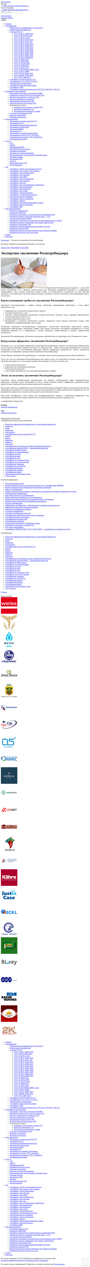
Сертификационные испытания (17, 517)
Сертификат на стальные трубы (17, 460)
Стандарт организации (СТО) (21, 113)
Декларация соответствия (19, 127)
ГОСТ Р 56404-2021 (21, 65)
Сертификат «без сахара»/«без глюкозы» (25, 171)
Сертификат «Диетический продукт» (24, 195)
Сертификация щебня (13, 472)
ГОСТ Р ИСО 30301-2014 (23, 48)
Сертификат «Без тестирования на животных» (27, 185)
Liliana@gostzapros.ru (9, 413)
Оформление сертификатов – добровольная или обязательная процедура (32, 505)
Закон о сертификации (13, 489)
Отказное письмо (16, 157)
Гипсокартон (10, 432)
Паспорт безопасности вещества (22, 99)
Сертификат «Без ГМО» (19, 177)
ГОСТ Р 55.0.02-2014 (22, 63)
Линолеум (9, 444)
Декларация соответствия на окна (18, 474)
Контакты (9, 236)
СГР (11, 143)
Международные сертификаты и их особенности (23, 497)
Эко (6, 167)
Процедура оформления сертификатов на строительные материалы (30, 424)
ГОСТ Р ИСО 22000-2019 (23, 34)
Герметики (9, 430)
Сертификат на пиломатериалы (17, 452)
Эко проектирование (13, 209)
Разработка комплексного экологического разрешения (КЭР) (32, 215)
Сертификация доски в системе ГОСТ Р (20, 434)
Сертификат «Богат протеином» (22, 199)
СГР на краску (10, 476)
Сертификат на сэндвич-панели (17, 462)
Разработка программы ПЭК (20, 224)
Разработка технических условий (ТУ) (28, 107)
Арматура (9, 426)
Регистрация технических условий (27, 111)
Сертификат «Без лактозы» (20, 181)
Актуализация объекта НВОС (21, 219)
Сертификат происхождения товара (23, 85)
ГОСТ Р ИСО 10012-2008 (23, 52)
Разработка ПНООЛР (18, 213)
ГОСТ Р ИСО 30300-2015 (23, 46)
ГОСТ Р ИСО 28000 (21, 71)
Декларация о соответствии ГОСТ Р (23, 121)
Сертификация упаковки (14, 464)
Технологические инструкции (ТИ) (23, 103)
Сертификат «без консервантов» (22, 179)
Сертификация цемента (14, 470)
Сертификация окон (12, 456)
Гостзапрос (5, 240)
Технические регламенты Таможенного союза (22, 523)
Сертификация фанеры (13, 468)
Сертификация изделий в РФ (16, 519)
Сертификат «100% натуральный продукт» (26, 169)
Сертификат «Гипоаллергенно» (21, 193)
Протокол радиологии (18, 117)
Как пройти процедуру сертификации (19, 495)
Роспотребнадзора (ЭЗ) (18, 163)
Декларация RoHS (16, 129)
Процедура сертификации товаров (18, 509)
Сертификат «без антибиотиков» (22, 173)
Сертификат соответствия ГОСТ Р (23, 79)
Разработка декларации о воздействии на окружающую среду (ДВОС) (36, 221)
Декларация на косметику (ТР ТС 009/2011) (26, 137)
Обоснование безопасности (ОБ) (22, 101)
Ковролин (9, 440)
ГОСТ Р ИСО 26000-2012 (23, 58)
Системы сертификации (14, 511)
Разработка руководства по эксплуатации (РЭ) (27, 95)
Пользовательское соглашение (36, 1260)
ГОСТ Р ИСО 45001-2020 (23, 54)
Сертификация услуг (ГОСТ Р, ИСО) (23, 81)
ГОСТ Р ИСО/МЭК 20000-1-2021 (26, 69)
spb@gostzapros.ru (21, 10)
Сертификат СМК (16, 87)
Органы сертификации (13, 503)
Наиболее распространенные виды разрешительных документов (29, 499)
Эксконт (13, 161)
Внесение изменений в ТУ (24, 109)
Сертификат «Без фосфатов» (20, 189)
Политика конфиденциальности (13, 1260)
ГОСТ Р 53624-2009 (21, 61)
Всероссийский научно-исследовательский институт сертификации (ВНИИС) (34, 485)
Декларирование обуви (18, 139)
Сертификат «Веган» (17, 201)
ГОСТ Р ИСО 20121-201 (23, 42)
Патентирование (16, 165)
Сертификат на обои (13, 454)
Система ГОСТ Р (16, 32)
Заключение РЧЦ (16, 159)
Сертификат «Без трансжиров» (21, 187)
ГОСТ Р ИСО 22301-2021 (23, 44)
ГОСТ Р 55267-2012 (21, 67)
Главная (8, 24)
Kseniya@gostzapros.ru (9, 407)
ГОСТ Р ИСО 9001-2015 (23, 36)
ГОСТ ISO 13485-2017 (22, 77)
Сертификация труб (12, 458)
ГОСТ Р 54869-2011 (21, 60)
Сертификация (10, 26)
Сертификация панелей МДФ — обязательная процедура (26, 448)
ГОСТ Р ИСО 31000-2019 (23, 50)
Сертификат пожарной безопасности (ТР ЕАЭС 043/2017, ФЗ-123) (35, 89)
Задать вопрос (59, 1264)
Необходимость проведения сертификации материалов (25, 501)
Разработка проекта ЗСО (19, 211)
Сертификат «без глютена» (20, 175)
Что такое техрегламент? (14, 527)
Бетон (7, 428)
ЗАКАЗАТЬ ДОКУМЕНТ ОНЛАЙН (14, 248)
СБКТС (12, 145)
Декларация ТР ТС (17, 123)
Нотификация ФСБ (17, 147)
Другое (8, 141)
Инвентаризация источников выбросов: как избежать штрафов (33, 230)
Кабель (8, 436)
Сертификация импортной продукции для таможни (24, 515)
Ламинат (8, 442)
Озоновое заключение (18, 151)
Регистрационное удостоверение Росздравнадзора (28, 155)
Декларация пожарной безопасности (23, 125)
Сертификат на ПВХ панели (16, 450)
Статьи (8, 234)
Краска (8, 438)
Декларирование (11, 119)
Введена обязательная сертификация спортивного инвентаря (28, 487)
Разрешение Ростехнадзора (20, 149)
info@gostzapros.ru (22, 6)
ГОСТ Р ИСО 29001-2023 (23, 73)
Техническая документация (15, 91)
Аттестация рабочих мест (14, 483)
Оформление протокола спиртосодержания (21, 507)
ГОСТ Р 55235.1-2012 (22, 38)
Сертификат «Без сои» (18, 183)
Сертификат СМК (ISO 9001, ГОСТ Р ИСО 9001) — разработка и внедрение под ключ (37, 529)
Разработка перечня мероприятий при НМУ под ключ (30, 226)
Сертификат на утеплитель (15, 466)
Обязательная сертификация (20, 30)
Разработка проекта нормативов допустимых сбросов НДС (32, 222)
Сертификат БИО (16, 207)
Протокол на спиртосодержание (22, 153)
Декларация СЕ (15, 131)
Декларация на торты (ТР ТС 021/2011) (24, 135)
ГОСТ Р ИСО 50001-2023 (23, 56)
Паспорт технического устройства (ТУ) (24, 97)
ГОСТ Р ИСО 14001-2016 (23, 40)
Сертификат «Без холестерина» (21, 205)
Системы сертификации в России (18, 513)
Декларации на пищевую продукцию (24, 133)
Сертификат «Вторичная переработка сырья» (27, 203)
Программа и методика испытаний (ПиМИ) (26, 93)
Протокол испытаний (18, 115)
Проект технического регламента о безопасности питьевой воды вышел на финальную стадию (40, 491)
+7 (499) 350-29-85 (8, 6)
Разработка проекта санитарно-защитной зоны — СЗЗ (30, 217)
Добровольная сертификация (20, 83)
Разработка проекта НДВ (19, 228)
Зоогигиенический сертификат (21, 197)
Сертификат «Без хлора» (19, 191)
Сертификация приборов (14, 521)
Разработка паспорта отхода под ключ (24, 232)
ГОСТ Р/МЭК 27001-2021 (23, 75)
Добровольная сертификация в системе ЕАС (26, 28)
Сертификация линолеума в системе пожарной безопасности (28, 446)
